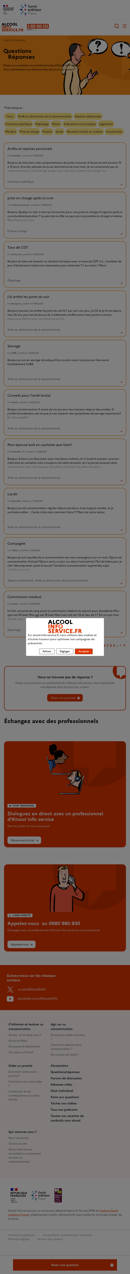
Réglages (65, 651)
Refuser (47, 651)
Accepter (84, 651)
